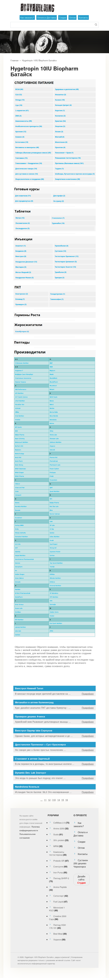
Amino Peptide (60, 886)
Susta (56, 834)
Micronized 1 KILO (57, 909)
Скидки (62, 17)
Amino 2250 (58, 828)
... (41, 799)
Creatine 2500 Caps (57, 917)
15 (62, 799)
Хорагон (57, 939)
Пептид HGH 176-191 (57, 926)
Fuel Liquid (58, 901)
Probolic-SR (58, 860)
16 (66, 799)
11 (45, 799)
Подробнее (88, 693)
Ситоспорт (58, 895)
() (54, 799)
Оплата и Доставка (46, 17)
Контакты (83, 17)
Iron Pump (58, 872)
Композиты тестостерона (56, 853)
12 (49, 799)
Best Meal (57, 933)
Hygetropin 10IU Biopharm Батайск (39, 60)
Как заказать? (27, 17)
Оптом (72, 17)
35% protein (58, 840)
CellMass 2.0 (59, 822)
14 (58, 799)
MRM (55, 846)
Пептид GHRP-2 (61, 878)
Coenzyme (58, 866)
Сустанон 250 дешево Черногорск (81, 863)
